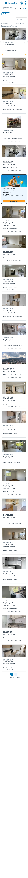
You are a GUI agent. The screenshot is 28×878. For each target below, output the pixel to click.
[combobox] (21, 19)
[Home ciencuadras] (11, 3)
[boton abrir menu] (2, 3)
